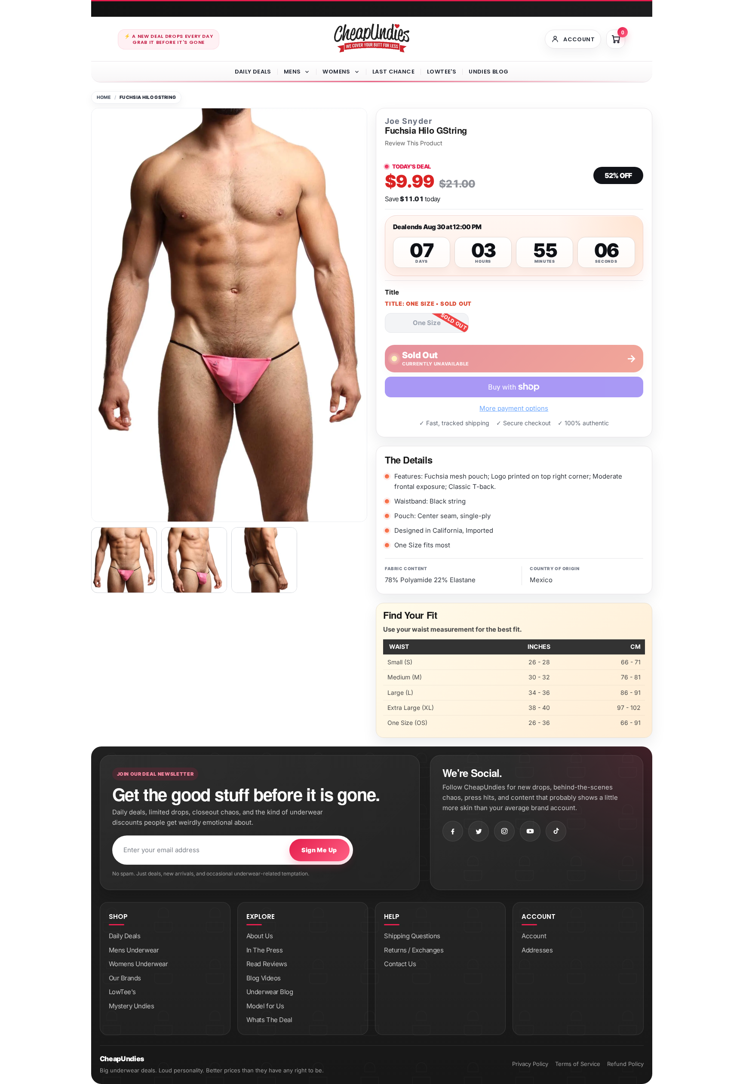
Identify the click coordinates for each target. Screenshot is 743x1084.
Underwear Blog (269, 992)
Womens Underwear (138, 964)
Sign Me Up (319, 850)
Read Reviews (266, 964)
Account (534, 936)
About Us (259, 936)
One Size (427, 323)
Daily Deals (253, 72)
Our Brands (125, 978)
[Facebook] (452, 831)
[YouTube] (530, 831)
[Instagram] (504, 831)
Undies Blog (488, 72)
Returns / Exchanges (413, 950)
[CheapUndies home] (371, 38)
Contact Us (400, 964)
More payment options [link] (513, 408)
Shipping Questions (412, 936)
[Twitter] (478, 831)
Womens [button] (336, 72)
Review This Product (413, 143)
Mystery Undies (131, 1006)
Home (104, 97)
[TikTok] (556, 831)
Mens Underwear (134, 950)
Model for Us (265, 1006)
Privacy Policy (530, 1063)
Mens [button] (292, 72)
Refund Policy (625, 1063)
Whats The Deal (269, 1020)
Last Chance (393, 72)
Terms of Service (577, 1063)
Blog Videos (263, 978)
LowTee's (441, 72)
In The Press (264, 950)
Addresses (537, 950)
